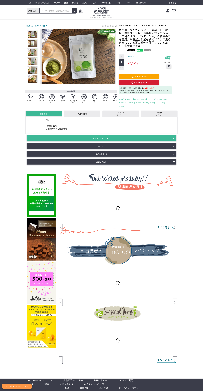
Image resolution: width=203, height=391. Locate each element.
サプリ (37, 25)
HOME (29, 25)
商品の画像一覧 (101, 154)
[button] (42, 48)
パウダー (45, 25)
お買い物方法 (100, 380)
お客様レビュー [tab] (159, 113)
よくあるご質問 (125, 380)
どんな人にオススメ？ (101, 138)
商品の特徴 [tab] (82, 113)
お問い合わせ (66, 384)
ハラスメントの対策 (94, 384)
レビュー (101, 146)
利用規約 (103, 388)
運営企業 (84, 388)
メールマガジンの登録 (38, 384)
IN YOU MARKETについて (40, 380)
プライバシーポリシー (129, 388)
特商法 (66, 388)
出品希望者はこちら (73, 380)
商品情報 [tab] (43, 113)
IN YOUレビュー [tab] (120, 113)
